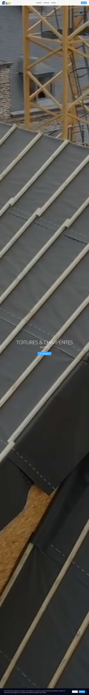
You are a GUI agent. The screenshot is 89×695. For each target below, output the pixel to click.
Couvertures (46, 2)
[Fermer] (86, 692)
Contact (84, 2)
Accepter (82, 691)
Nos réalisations (44, 353)
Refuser (75, 691)
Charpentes (38, 2)
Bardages (53, 2)
